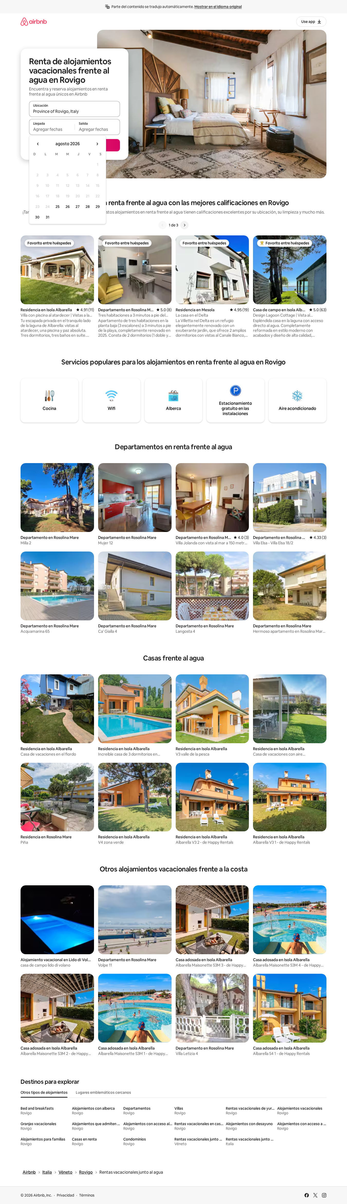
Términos (87, 1195)
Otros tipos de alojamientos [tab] (44, 1092)
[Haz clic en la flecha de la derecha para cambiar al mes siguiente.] (97, 143)
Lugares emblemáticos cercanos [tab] (103, 1092)
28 (88, 206)
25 (57, 206)
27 (78, 206)
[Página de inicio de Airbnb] (34, 21)
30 (37, 217)
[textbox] (51, 129)
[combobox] (74, 111)
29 (98, 206)
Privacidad (65, 1195)
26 (67, 206)
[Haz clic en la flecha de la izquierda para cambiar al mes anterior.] (38, 143)
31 (47, 217)
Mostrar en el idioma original (218, 6)
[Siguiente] (184, 225)
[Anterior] (162, 225)
